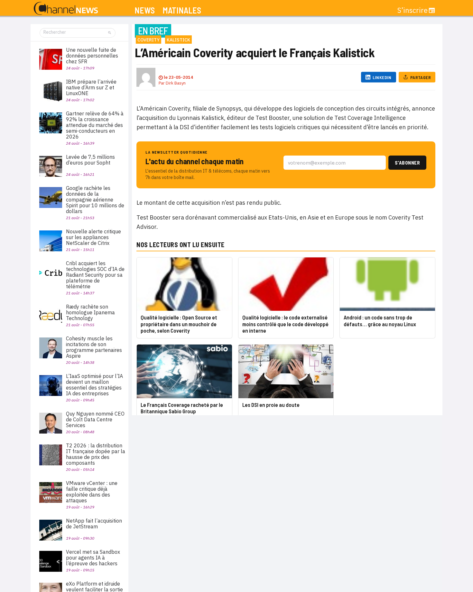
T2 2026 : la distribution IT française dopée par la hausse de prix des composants (95, 454)
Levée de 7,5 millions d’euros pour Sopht (90, 160)
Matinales (181, 10)
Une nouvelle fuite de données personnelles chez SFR (92, 56)
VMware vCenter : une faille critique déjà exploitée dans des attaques (91, 492)
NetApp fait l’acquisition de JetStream (94, 523)
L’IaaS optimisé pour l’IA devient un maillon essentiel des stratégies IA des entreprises (94, 385)
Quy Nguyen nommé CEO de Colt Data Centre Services (95, 419)
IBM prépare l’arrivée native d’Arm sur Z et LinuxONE (91, 87)
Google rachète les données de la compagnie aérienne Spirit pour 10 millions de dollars (95, 199)
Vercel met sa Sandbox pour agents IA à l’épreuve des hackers (93, 558)
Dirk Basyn (176, 83)
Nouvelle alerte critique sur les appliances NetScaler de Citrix (93, 237)
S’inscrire (412, 10)
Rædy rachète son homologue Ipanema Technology (90, 312)
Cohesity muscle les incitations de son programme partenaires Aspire (94, 347)
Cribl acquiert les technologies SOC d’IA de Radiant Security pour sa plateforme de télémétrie (95, 275)
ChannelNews (66, 8)
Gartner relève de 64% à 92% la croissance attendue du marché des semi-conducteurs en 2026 (95, 125)
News (144, 10)
